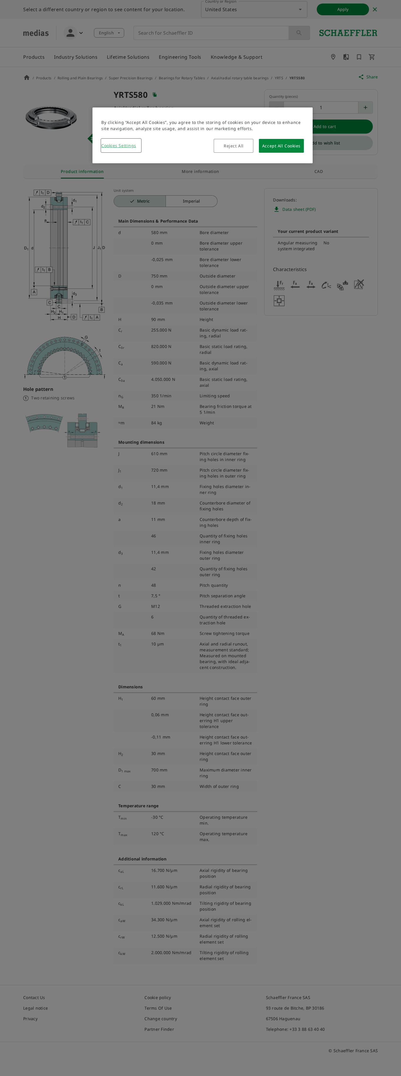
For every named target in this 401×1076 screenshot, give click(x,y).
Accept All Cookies (281, 146)
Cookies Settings (118, 145)
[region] (202, 135)
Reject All (234, 146)
